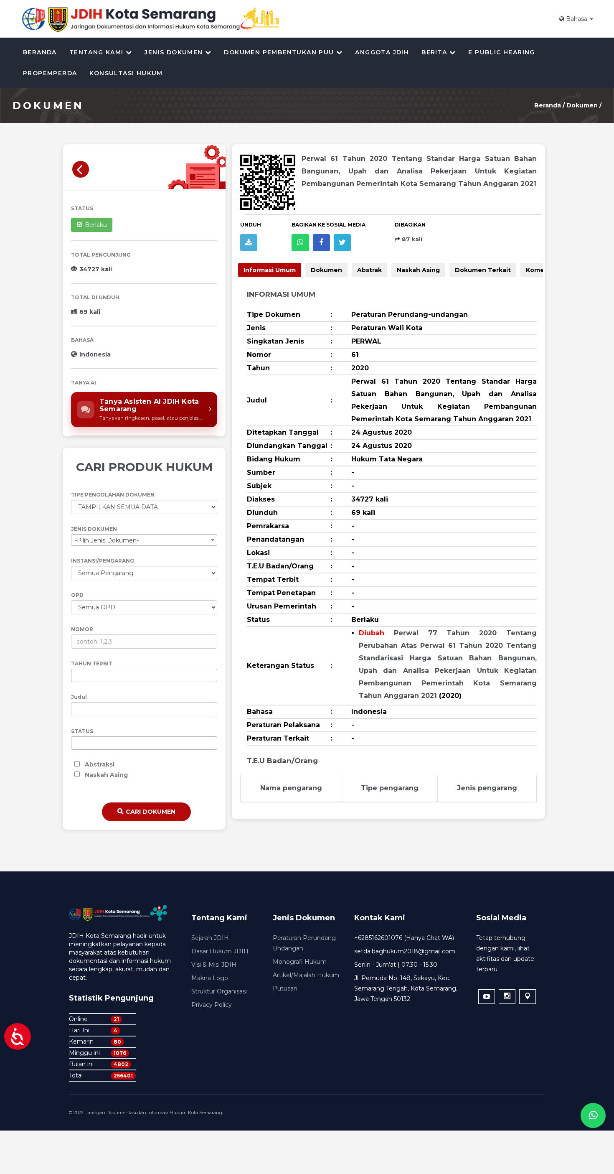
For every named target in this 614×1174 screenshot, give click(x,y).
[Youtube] (486, 996)
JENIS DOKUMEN (94, 529)
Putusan (285, 988)
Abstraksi (99, 764)
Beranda (547, 105)
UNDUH (250, 225)
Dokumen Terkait (483, 270)
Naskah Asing (106, 775)
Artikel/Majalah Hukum (306, 975)
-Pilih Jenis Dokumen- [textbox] (107, 540)
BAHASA (82, 340)
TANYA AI (83, 382)
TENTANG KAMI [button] (97, 52)
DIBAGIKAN (410, 225)
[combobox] (144, 540)
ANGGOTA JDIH (382, 52)
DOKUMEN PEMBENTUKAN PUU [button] (280, 52)
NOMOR (82, 629)
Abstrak (369, 270)
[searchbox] (76, 676)
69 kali (89, 312)
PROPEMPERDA (50, 73)
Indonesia (95, 354)
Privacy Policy (211, 1004)
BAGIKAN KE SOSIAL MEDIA (328, 225)
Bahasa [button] (576, 19)
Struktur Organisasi (219, 991)
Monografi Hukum (300, 961)
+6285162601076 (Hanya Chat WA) (404, 938)
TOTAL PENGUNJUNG (101, 255)
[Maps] (527, 996)
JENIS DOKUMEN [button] (175, 52)
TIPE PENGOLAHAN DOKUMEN (113, 495)
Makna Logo (209, 978)
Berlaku (96, 225)
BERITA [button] (435, 52)
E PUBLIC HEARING (501, 52)
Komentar (542, 270)
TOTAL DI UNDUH (95, 297)
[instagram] (507, 996)
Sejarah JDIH (210, 938)
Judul (79, 697)
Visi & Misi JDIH (213, 964)
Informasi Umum (270, 270)
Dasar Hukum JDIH (220, 951)
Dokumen (582, 105)
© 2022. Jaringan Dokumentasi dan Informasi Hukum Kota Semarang (145, 1112)
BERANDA (40, 52)
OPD (77, 595)
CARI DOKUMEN (150, 811)
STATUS (82, 208)
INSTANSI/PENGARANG (102, 561)
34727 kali (95, 269)
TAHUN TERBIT (91, 663)
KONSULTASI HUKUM (125, 73)
